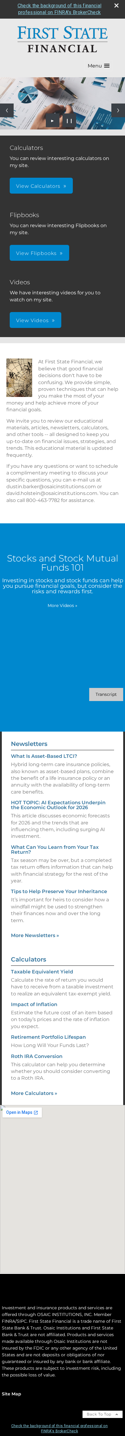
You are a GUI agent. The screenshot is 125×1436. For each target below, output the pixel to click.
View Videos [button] (32, 320)
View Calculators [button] (38, 186)
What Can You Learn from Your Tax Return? (55, 849)
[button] (98, 65)
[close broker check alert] (116, 5)
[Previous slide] (7, 110)
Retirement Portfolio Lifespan (48, 1037)
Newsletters (29, 743)
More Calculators (34, 1093)
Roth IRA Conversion (36, 1056)
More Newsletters (35, 935)
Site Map (11, 1394)
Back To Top (100, 1414)
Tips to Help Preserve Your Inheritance (59, 891)
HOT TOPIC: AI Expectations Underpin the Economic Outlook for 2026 (58, 805)
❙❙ (69, 120)
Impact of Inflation (34, 1004)
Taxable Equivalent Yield (42, 972)
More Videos (62, 605)
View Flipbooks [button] (36, 253)
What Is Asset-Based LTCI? (44, 756)
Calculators (28, 959)
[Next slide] (118, 110)
